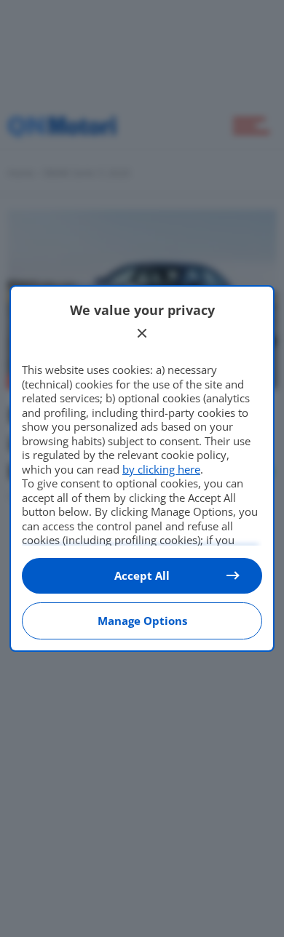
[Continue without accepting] (142, 333)
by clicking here (161, 469)
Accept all (142, 575)
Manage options (142, 620)
